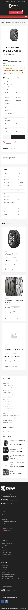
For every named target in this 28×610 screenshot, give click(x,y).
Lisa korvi (18, 137)
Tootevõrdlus (5, 572)
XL (16, 123)
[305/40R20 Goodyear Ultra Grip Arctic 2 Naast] (6, 445)
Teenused (4, 519)
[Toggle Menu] (26, 16)
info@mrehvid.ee (7, 503)
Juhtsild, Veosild (6, 406)
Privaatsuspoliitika (6, 554)
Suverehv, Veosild (7, 385)
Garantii (4, 548)
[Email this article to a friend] (14, 149)
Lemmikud (4, 570)
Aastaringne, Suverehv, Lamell (10, 415)
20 (16, 95)
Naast (6, 251)
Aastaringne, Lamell (7, 420)
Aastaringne (5, 422)
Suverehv (8, 22)
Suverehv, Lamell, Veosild (8, 387)
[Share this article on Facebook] (11, 149)
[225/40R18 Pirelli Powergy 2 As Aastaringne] (6, 453)
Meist (3, 535)
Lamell (6, 347)
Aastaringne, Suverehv (8, 418)
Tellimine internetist (7, 543)
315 (16, 89)
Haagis (4, 413)
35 (16, 92)
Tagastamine (5, 550)
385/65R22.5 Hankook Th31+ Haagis (17, 463)
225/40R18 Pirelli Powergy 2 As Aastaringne (17, 448)
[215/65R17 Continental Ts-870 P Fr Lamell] (6, 475)
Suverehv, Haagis (7, 394)
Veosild (4, 383)
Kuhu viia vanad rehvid (7, 576)
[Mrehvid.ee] (13, 8)
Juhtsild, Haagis (6, 408)
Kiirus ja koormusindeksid (8, 574)
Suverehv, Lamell (6, 390)
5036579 (23, 1)
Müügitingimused (6, 552)
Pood (3, 517)
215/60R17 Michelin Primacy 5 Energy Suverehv (17, 456)
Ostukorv (4, 567)
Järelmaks (4, 545)
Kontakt (4, 532)
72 (16, 116)
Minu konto (5, 565)
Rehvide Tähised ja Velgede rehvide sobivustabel (14, 579)
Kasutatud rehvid (8, 528)
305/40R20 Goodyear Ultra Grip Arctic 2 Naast (17, 441)
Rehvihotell (7, 530)
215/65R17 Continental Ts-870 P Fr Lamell (17, 470)
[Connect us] (2, 601)
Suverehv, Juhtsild (7, 392)
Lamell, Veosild (6, 401)
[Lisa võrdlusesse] (23, 230)
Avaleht (2, 22)
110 (16, 107)
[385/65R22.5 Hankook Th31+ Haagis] (6, 467)
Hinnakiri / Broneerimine (10, 521)
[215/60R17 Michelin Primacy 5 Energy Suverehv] (6, 460)
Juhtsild (5, 411)
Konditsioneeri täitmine (10, 523)
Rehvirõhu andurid (9, 526)
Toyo (17, 131)
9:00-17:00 (7, 1)
